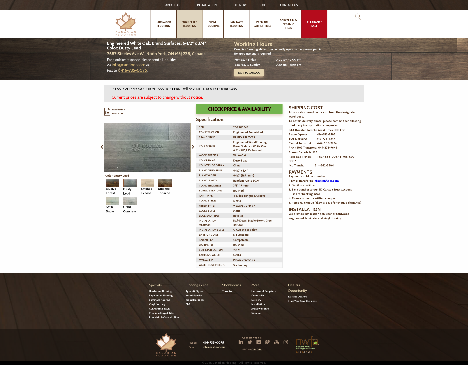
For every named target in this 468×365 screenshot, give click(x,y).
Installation (207, 5)
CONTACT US (289, 5)
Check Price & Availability (239, 109)
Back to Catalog (249, 72)
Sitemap (256, 313)
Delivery (240, 5)
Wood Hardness (195, 299)
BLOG (262, 5)
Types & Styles (194, 291)
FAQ (188, 304)
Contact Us (257, 295)
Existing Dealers (297, 296)
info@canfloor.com (128, 64)
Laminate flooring (159, 299)
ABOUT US (172, 5)
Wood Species (194, 295)
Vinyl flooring (157, 304)
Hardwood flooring (160, 291)
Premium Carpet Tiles (161, 313)
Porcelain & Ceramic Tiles (164, 317)
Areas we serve (260, 308)
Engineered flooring (161, 295)
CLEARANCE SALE (159, 308)
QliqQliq (256, 349)
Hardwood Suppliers (263, 291)
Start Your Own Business (302, 301)
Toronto (227, 291)
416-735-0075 (134, 70)
